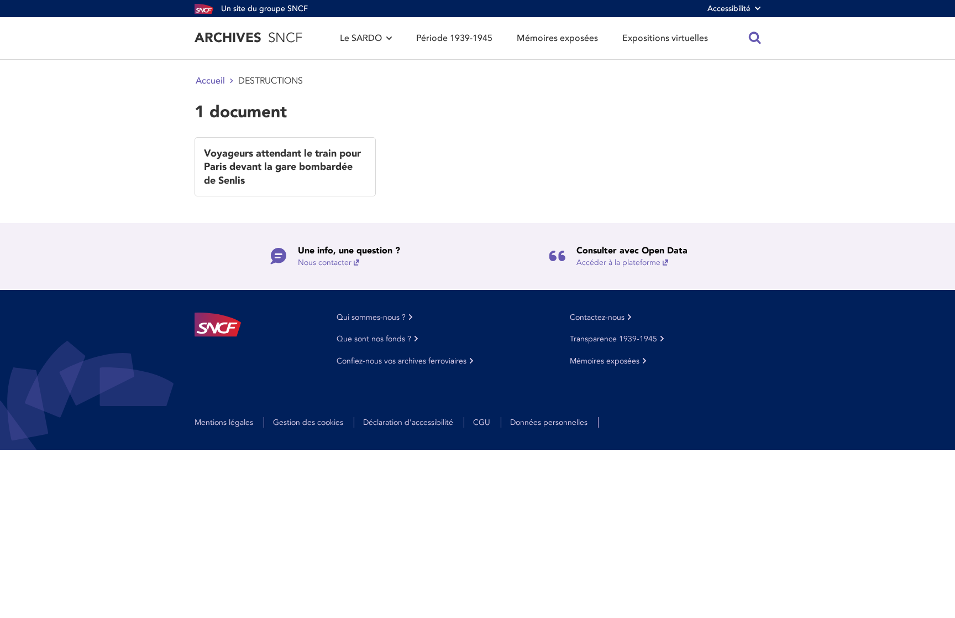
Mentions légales (224, 422)
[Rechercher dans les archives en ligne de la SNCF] (755, 38)
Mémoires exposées (557, 38)
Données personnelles (548, 422)
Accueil (210, 80)
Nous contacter (324, 262)
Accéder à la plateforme (618, 262)
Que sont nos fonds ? (374, 339)
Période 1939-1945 (454, 38)
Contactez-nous (597, 317)
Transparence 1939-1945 (613, 339)
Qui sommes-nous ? (371, 317)
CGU (481, 422)
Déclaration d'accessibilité (408, 422)
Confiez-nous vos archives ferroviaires (401, 361)
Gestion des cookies (308, 422)
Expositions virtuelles (665, 38)
